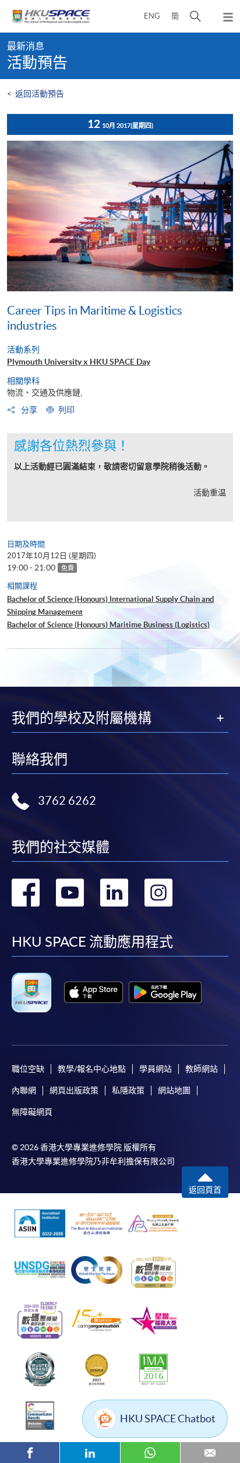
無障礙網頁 (32, 1111)
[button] (195, 16)
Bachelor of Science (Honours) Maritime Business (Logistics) (108, 624)
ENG (152, 16)
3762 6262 (67, 800)
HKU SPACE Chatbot (168, 1418)
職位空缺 (28, 1068)
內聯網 (24, 1090)
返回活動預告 (39, 93)
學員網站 (155, 1068)
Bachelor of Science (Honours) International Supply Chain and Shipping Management (110, 605)
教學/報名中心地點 (92, 1068)
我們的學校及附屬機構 (81, 718)
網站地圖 (174, 1090)
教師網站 (201, 1068)
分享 (28, 410)
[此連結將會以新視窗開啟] (93, 992)
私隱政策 (128, 1090)
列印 (66, 410)
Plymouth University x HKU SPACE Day (78, 361)
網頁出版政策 (74, 1090)
